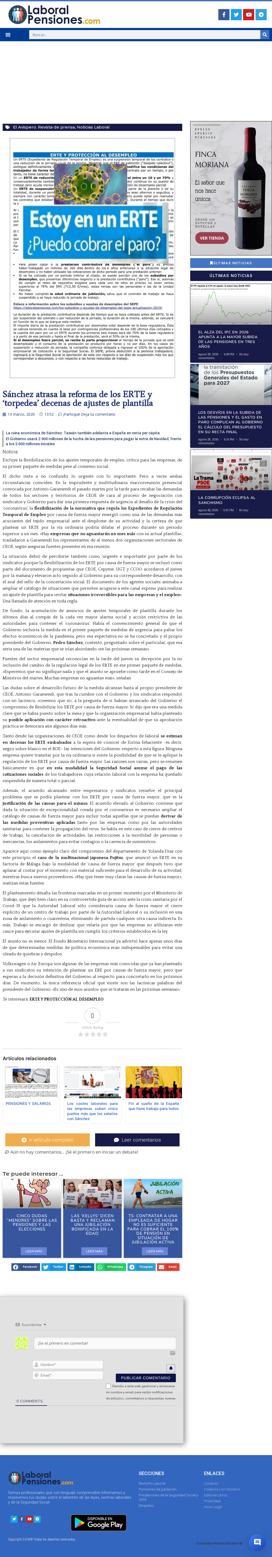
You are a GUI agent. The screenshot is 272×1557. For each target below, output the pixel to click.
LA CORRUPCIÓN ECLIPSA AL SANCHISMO (227, 500)
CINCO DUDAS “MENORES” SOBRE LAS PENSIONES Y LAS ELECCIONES (32, 1222)
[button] (8, 35)
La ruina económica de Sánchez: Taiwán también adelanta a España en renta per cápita (83, 433)
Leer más (34, 1251)
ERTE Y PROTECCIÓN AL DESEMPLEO (66, 999)
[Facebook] (224, 14)
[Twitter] (236, 14)
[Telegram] (261, 14)
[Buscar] (264, 34)
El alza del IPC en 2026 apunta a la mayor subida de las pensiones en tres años (228, 339)
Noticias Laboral (93, 127)
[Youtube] (248, 14)
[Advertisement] (136, 81)
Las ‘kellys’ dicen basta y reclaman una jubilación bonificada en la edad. (92, 1224)
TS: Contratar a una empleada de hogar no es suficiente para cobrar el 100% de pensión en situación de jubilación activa (153, 1229)
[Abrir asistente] (257, 1542)
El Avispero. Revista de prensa (44, 127)
